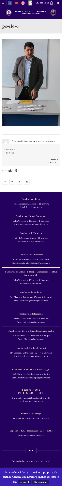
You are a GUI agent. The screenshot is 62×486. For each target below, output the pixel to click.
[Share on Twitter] (12, 182)
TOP (31, 450)
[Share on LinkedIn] (19, 182)
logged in (30, 141)
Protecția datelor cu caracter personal (31, 461)
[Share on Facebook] (5, 182)
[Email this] (27, 182)
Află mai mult (40, 482)
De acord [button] (24, 482)
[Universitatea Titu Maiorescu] (31, 12)
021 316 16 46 (43, 3)
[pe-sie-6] (31, 82)
